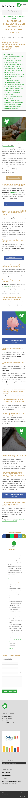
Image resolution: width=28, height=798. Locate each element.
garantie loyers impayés (15, 192)
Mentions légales (6, 775)
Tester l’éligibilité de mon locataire (14, 204)
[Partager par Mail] (24, 536)
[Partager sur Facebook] (4, 536)
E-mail (21, 668)
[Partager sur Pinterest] (16, 536)
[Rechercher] (20, 5)
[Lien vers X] (23, 796)
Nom (21, 663)
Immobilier (6, 16)
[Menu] (24, 5)
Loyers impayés (13, 16)
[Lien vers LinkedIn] (20, 796)
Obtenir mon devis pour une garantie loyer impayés (14, 341)
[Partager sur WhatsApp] (12, 536)
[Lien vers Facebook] (18, 796)
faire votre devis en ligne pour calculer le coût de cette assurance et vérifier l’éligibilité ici (15, 637)
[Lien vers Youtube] (25, 796)
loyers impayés (7, 286)
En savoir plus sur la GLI (14, 178)
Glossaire (4, 778)
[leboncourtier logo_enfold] (11, 5)
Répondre (10, 578)
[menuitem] (20, 5)
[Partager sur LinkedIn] (20, 536)
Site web (20, 673)
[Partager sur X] (8, 536)
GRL (5, 352)
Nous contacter (6, 772)
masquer (11, 54)
